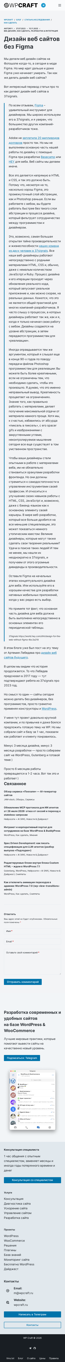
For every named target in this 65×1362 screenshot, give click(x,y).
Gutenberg (9, 870)
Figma (39, 105)
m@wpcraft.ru (23, 1293)
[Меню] (59, 5)
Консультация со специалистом (32, 1180)
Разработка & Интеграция (44, 31)
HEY (12, 161)
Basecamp (48, 157)
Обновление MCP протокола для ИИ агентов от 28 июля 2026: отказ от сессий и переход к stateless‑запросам (32, 811)
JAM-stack (9, 799)
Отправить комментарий (23, 981)
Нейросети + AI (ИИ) (14, 819)
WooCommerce (14, 1240)
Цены (42, 1358)
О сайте (31, 1358)
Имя (9, 931)
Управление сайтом (17, 1213)
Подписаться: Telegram (22, 1058)
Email (10, 941)
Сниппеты (21, 874)
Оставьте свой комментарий (22, 952)
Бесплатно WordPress (19, 1264)
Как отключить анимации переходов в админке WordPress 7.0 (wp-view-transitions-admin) (32, 886)
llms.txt (10, 1358)
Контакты (32, 1325)
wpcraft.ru (21, 1305)
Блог (20, 1358)
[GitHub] (35, 1348)
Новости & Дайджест (37, 819)
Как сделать (23, 31)
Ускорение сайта (16, 1208)
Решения (10, 1245)
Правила (53, 1358)
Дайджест (11, 1269)
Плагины (10, 1250)
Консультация (13, 1199)
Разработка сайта (16, 1218)
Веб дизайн (10, 31)
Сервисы (30, 799)
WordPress (49, 708)
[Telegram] (43, 5)
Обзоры (20, 799)
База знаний (12, 1255)
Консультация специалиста (21, 1149)
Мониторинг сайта (16, 1259)
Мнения (33, 835)
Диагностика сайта (17, 1203)
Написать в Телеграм (32, 1314)
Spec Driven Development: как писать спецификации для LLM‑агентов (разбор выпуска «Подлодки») (29, 847)
